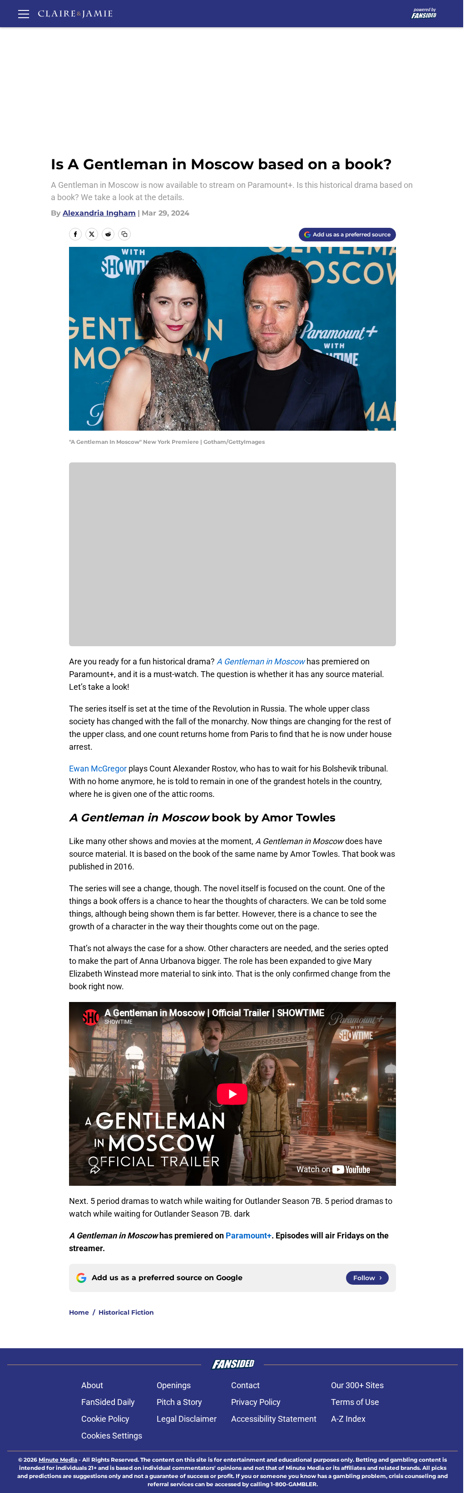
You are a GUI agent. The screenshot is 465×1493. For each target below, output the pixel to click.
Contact (245, 1385)
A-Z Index (348, 1419)
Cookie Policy (105, 1419)
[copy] (124, 234)
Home (79, 1312)
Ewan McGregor (98, 768)
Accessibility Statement (274, 1419)
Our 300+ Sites (357, 1385)
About (92, 1385)
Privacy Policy (256, 1402)
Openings (174, 1385)
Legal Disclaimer (187, 1419)
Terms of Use (355, 1402)
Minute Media (58, 1459)
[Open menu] (23, 13)
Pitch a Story (179, 1402)
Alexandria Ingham (99, 213)
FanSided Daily (108, 1402)
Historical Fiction (126, 1312)
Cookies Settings (111, 1435)
